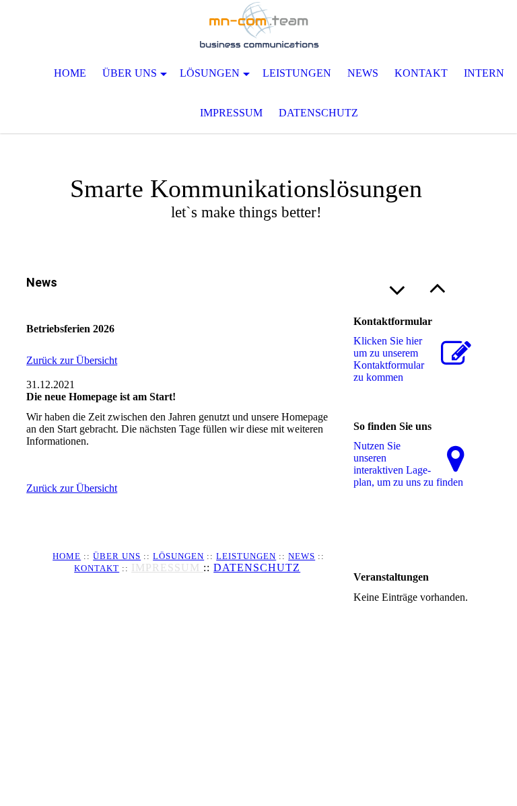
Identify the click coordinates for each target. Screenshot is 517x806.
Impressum (231, 112)
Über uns (129, 73)
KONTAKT (96, 568)
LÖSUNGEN (178, 556)
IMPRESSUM (167, 567)
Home (70, 73)
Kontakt (421, 73)
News (362, 73)
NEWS (301, 556)
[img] (258, 27)
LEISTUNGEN (246, 556)
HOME (67, 556)
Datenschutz (318, 112)
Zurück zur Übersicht (71, 360)
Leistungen (297, 73)
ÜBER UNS (117, 556)
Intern (484, 73)
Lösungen (210, 73)
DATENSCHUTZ (256, 567)
